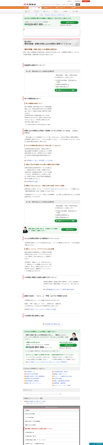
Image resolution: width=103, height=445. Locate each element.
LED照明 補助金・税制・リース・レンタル (35, 439)
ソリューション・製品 (35, 7)
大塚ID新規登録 (77, 1)
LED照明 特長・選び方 (30, 436)
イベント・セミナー (50, 4)
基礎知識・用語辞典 (60, 383)
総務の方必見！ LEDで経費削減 (35, 376)
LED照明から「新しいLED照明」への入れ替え (39, 160)
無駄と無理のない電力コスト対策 (35, 401)
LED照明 (27, 410)
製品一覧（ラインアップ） (33, 383)
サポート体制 (75, 11)
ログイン (86, 1)
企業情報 (73, 7)
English (63, 4)
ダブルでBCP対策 (29, 417)
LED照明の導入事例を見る (52, 324)
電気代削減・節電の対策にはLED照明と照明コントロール (38, 428)
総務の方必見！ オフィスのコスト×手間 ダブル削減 (41, 309)
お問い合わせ (58, 4)
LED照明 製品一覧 (29, 432)
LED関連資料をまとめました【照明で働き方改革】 (60, 289)
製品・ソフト (46, 11)
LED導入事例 (58, 378)
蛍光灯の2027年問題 (32, 374)
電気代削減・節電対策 (32, 380)
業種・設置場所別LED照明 (61, 380)
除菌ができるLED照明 (32, 378)
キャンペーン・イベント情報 (62, 385)
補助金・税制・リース (60, 374)
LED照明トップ (30, 371)
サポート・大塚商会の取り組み (63, 376)
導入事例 (65, 11)
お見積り (70, 25)
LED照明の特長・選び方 (61, 371)
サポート (44, 4)
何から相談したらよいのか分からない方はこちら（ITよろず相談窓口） (47, 362)
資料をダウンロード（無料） (67, 90)
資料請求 (64, 25)
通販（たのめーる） (61, 7)
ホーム (25, 7)
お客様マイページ (48, 7)
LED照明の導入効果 (32, 181)
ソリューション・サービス (36, 11)
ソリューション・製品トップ (27, 11)
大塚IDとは (69, 1)
